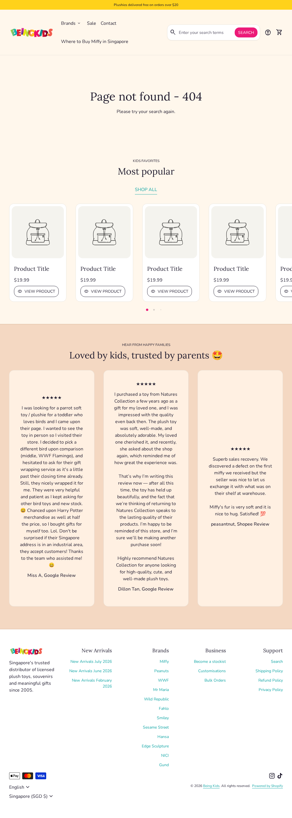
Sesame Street (156, 727)
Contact (108, 23)
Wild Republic (156, 699)
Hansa (163, 736)
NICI (165, 755)
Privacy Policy (271, 689)
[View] (38, 232)
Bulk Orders (215, 680)
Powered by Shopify (267, 786)
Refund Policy (270, 680)
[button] (147, 310)
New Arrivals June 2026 (90, 671)
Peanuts (161, 671)
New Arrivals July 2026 (91, 661)
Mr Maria (161, 689)
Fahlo (164, 708)
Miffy (164, 661)
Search (246, 32)
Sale (91, 23)
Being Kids (211, 786)
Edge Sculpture (155, 746)
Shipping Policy (269, 671)
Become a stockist (210, 661)
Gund (164, 765)
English (20, 787)
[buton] (20, 787)
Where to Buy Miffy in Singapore (94, 41)
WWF (163, 680)
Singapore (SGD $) (31, 796)
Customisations (212, 671)
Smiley (163, 718)
